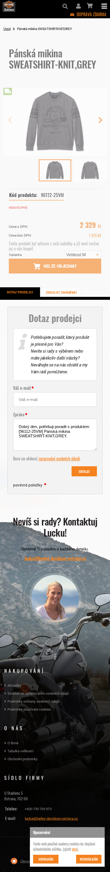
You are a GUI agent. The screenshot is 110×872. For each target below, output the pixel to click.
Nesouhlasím (89, 859)
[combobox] (83, 255)
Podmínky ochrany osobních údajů (33, 701)
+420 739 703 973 (38, 808)
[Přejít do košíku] (89, 6)
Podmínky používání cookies (29, 709)
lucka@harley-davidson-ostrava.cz (55, 558)
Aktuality (14, 685)
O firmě (12, 743)
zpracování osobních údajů (59, 458)
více (74, 849)
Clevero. (26, 861)
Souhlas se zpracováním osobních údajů (38, 693)
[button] (100, 122)
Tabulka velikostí (20, 751)
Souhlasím (45, 859)
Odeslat (84, 471)
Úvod (7, 29)
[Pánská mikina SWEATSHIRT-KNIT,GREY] (55, 154)
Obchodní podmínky (22, 758)
